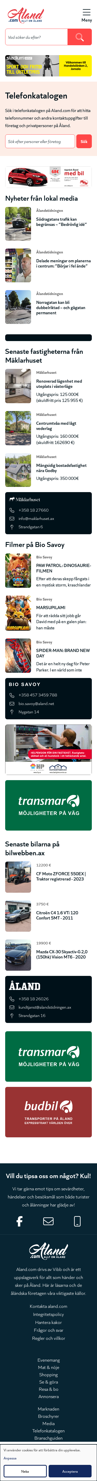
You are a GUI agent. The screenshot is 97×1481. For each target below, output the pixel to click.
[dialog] (48, 1462)
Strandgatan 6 (31, 526)
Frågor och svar (48, 1329)
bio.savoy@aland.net (36, 703)
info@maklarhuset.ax (36, 518)
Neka (25, 1471)
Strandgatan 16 (32, 1015)
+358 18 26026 (34, 998)
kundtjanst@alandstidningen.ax (45, 1007)
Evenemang (49, 1359)
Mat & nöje (48, 1366)
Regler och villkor (48, 1337)
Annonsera (49, 1396)
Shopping (48, 1374)
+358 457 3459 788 (38, 694)
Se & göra (48, 1381)
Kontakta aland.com (48, 1305)
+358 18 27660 (34, 510)
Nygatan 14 (29, 711)
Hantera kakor (48, 1322)
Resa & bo (48, 1388)
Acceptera (70, 1471)
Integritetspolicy (48, 1313)
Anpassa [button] (10, 1457)
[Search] (80, 37)
